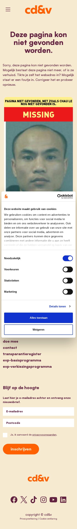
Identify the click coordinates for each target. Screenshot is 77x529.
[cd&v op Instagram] (43, 499)
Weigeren (38, 329)
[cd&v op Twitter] (24, 499)
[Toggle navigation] (8, 9)
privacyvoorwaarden (44, 434)
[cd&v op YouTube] (53, 499)
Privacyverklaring (28, 518)
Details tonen (57, 306)
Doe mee (10, 341)
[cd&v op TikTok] (33, 499)
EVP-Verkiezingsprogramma (27, 366)
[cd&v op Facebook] (14, 499)
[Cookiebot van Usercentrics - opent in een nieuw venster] (57, 196)
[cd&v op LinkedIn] (63, 499)
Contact (10, 347)
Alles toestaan (38, 317)
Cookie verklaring (48, 518)
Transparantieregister (22, 354)
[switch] (68, 269)
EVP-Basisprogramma (22, 360)
